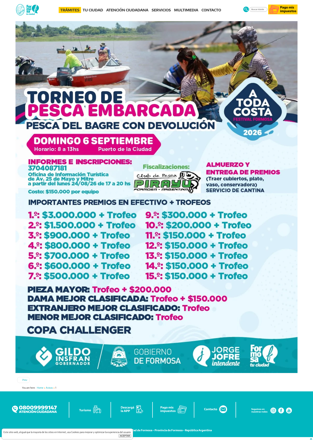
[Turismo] (90, 413)
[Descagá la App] (131, 413)
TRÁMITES (69, 10)
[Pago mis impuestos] (283, 13)
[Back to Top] (311, 439)
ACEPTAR (125, 436)
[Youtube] (289, 413)
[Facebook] (281, 413)
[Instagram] (273, 413)
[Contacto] (215, 413)
